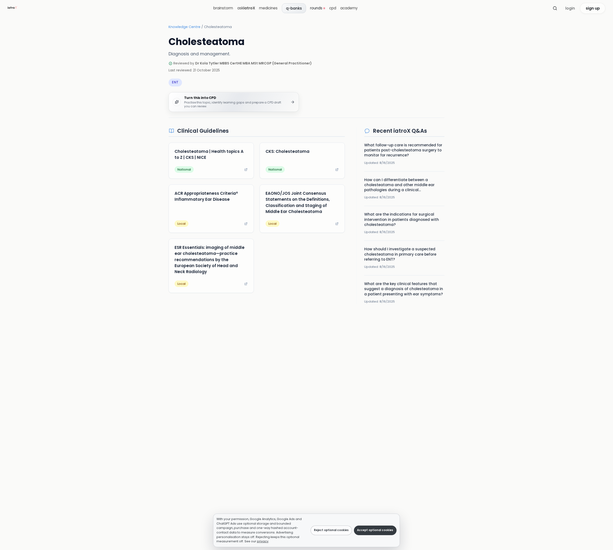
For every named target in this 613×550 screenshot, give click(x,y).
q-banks (294, 8)
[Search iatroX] (555, 8)
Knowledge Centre (184, 26)
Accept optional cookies (375, 530)
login (570, 8)
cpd (332, 8)
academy (349, 8)
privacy (262, 541)
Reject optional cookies (331, 530)
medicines (268, 8)
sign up (593, 8)
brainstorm (223, 8)
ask (246, 8)
